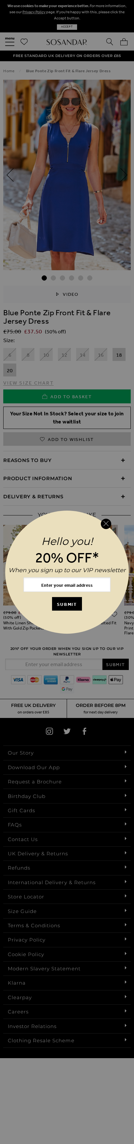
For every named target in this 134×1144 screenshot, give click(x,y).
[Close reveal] (106, 524)
